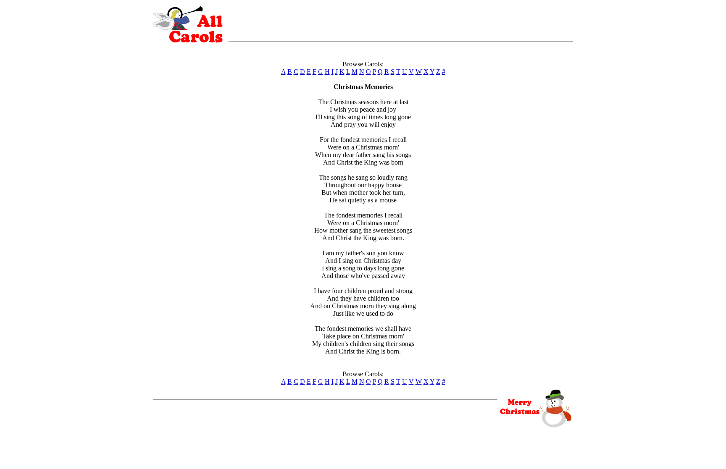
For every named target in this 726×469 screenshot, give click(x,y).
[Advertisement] (401, 19)
